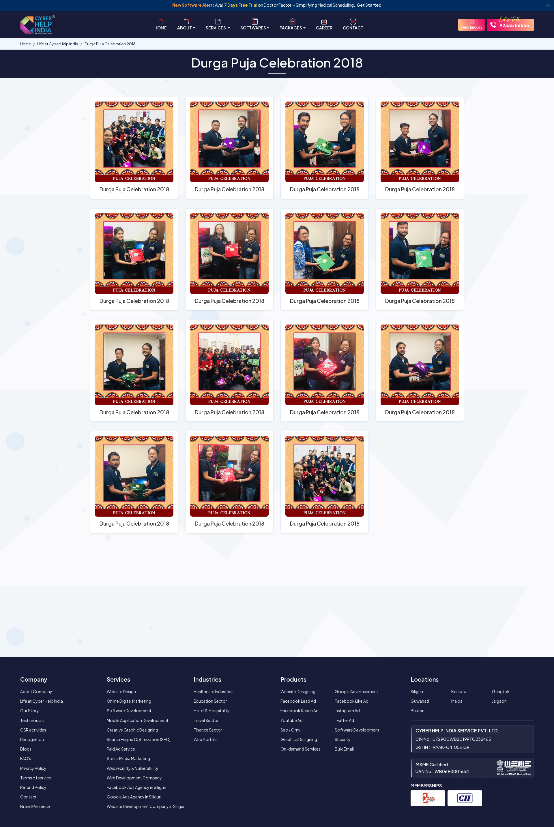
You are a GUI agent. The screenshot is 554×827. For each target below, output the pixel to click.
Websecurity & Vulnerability (132, 768)
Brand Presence (35, 806)
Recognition (32, 739)
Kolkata (458, 691)
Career (324, 27)
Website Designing (297, 691)
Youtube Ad (291, 720)
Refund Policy (33, 787)
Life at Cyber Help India (41, 701)
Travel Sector (206, 720)
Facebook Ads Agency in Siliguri (136, 787)
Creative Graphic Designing (132, 729)
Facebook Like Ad (351, 701)
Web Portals (205, 739)
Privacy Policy (33, 768)
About (184, 27)
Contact (353, 27)
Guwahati (420, 701)
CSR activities (33, 729)
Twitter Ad (344, 720)
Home (160, 27)
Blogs (25, 748)
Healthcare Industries (213, 691)
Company (33, 679)
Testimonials (32, 720)
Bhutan (417, 710)
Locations (425, 679)
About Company (36, 691)
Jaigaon (499, 701)
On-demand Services (300, 748)
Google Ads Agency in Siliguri (134, 796)
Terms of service (35, 777)
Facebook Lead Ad (298, 701)
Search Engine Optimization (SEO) (139, 739)
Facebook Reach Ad (299, 710)
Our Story (29, 710)
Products (293, 679)
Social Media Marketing (128, 758)
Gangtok (501, 691)
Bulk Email (344, 748)
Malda (457, 701)
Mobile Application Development (138, 720)
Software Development (129, 710)
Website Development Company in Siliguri (146, 806)
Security (343, 739)
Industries (207, 679)
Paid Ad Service (121, 748)
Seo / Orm (290, 729)
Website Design (121, 691)
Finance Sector (208, 729)
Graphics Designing (298, 739)
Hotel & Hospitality (212, 710)
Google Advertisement (356, 691)
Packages (291, 27)
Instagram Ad (347, 710)
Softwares (253, 27)
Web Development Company (134, 777)
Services (216, 27)
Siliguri (417, 691)
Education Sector (210, 701)
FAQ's (25, 758)
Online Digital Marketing (129, 701)
